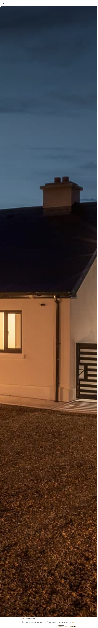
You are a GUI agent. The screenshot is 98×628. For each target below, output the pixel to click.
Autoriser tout (73, 626)
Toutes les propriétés (86, 2)
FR (92, 2)
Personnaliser (61, 626)
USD (95, 2)
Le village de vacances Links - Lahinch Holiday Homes (71, 2)
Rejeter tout (67, 626)
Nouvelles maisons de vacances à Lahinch (53, 2)
